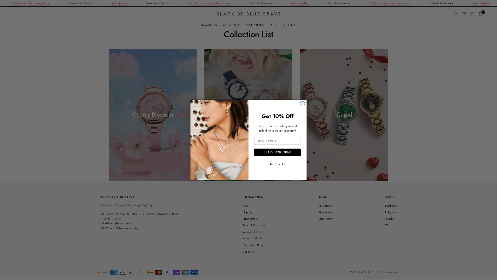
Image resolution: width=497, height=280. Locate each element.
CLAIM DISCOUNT (277, 152)
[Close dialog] (302, 104)
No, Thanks (277, 164)
